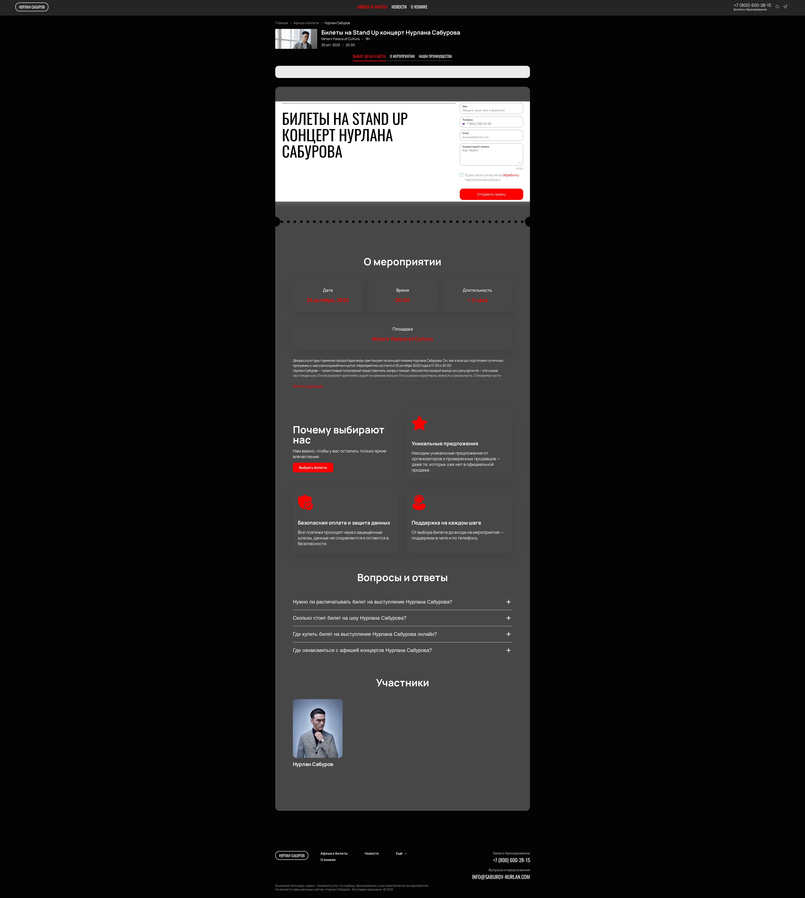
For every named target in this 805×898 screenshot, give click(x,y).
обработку (511, 175)
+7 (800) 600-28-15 (752, 5)
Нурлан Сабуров (32, 7)
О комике (419, 6)
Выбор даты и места (369, 56)
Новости (399, 6)
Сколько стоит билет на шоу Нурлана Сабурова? (349, 618)
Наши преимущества (435, 56)
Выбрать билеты (313, 467)
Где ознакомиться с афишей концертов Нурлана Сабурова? (362, 650)
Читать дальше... (309, 386)
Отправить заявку (491, 194)
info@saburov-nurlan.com (501, 877)
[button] (464, 123)
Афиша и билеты (372, 6)
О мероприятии (402, 56)
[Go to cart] (785, 7)
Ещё (399, 853)
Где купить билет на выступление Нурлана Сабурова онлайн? (365, 634)
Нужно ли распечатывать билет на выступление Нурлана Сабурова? (372, 602)
